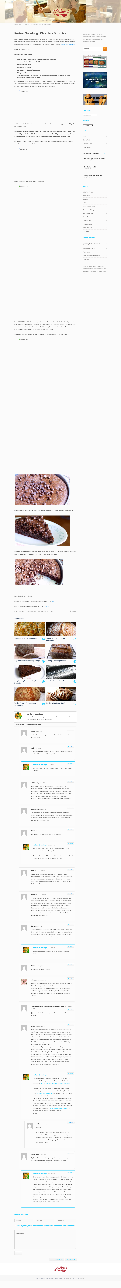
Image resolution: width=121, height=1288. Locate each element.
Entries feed (86, 140)
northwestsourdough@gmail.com (59, 1108)
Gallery (69, 20)
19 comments (49, 611)
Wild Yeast (86, 231)
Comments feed (87, 143)
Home (42, 20)
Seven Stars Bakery (88, 210)
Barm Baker (86, 195)
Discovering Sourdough (91, 153)
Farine (84, 202)
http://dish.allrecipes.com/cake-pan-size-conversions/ (55, 1083)
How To (64, 20)
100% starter (20, 611)
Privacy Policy (76, 20)
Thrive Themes (69, 1278)
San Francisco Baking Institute (91, 255)
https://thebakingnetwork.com (44, 1093)
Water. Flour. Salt (87, 227)
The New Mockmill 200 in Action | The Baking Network (49, 1006)
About (58, 20)
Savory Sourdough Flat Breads (93, 175)
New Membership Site (90, 167)
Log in (84, 136)
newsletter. (46, 606)
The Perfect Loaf (87, 224)
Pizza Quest (86, 252)
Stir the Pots (86, 217)
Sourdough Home (88, 213)
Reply (70, 730)
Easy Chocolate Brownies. (68, 44)
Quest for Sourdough (89, 206)
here (52, 601)
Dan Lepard (86, 199)
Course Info (48, 20)
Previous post (58, 1259)
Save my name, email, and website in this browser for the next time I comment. (46, 1226)
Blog (54, 20)
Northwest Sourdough (89, 248)
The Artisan (86, 259)
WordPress (82, 1278)
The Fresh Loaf (87, 220)
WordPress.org (87, 147)
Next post (70, 1259)
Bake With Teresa (88, 192)
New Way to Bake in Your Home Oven (94, 158)
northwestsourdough (30, 611)
